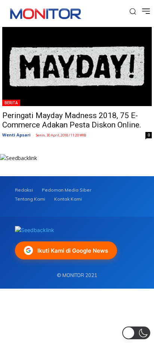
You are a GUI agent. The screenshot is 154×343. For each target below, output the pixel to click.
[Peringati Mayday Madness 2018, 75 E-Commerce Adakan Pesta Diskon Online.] (77, 66)
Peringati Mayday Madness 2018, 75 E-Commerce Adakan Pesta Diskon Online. (71, 120)
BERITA (11, 102)
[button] (136, 333)
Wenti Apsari (16, 135)
